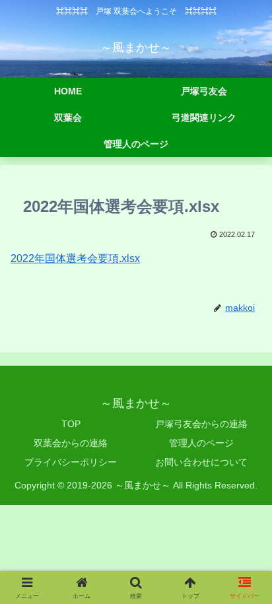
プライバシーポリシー (70, 462)
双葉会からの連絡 (71, 443)
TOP (71, 424)
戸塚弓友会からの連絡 (201, 424)
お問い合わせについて (201, 462)
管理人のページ (201, 443)
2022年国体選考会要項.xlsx (75, 258)
